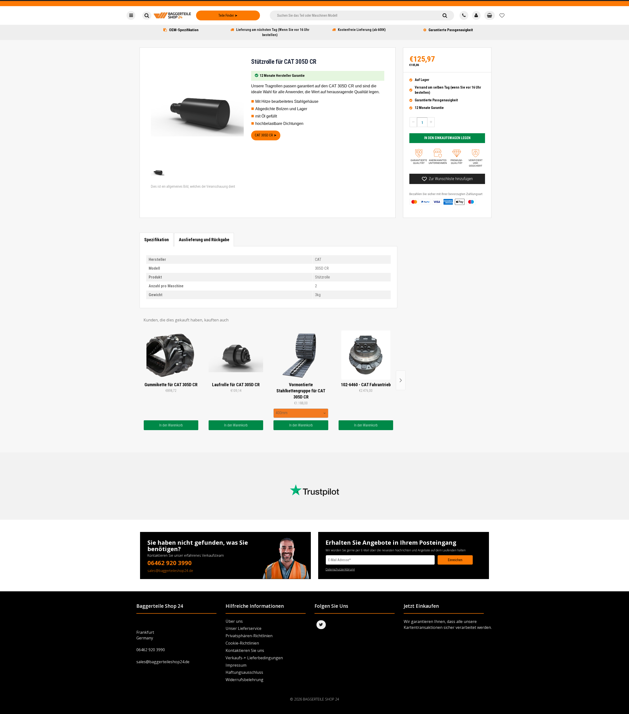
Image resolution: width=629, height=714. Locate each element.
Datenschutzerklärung (340, 569)
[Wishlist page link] (502, 15)
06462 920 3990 (169, 563)
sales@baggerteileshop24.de (170, 570)
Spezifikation (156, 239)
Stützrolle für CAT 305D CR (283, 61)
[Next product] (401, 380)
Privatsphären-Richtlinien (249, 635)
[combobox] (353, 15)
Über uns (234, 621)
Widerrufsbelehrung (244, 679)
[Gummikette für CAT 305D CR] (171, 355)
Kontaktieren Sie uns (245, 650)
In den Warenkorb (171, 425)
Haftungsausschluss (244, 672)
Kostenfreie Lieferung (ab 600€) (362, 30)
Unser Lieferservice (243, 628)
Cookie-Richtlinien (242, 643)
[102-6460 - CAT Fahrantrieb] (366, 355)
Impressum (236, 665)
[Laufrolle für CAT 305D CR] (236, 355)
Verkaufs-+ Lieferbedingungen (254, 658)
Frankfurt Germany (145, 635)
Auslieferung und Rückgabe (204, 239)
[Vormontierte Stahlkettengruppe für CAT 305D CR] (300, 355)
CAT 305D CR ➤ (266, 135)
